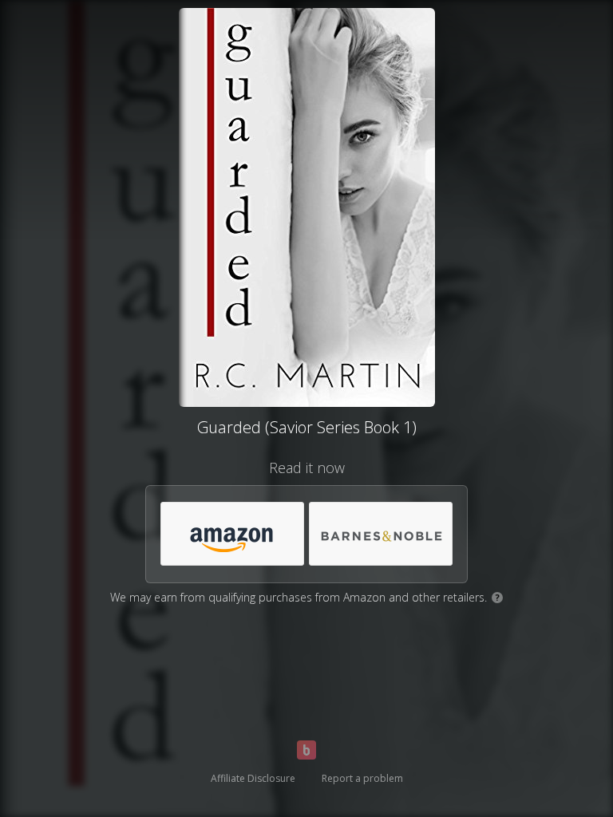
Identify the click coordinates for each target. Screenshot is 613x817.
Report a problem (362, 778)
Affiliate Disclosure (253, 778)
